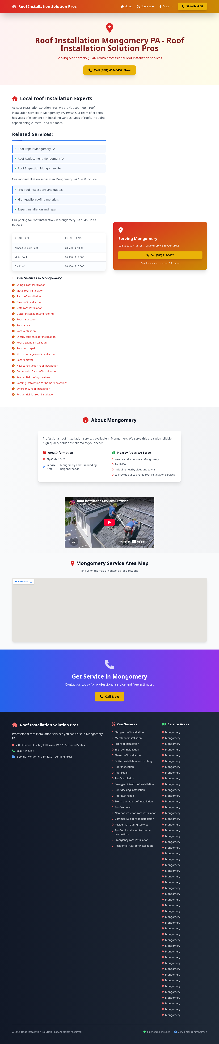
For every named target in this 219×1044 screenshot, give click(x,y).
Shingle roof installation (31, 285)
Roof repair (23, 325)
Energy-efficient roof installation (36, 337)
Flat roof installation (29, 296)
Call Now (112, 696)
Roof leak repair (26, 348)
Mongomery (172, 732)
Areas (166, 6)
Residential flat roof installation (36, 394)
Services (146, 6)
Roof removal (25, 360)
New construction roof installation (37, 365)
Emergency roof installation (33, 388)
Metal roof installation (30, 290)
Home (128, 6)
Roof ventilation (26, 331)
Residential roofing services (33, 377)
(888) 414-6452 (194, 6)
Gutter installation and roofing (35, 313)
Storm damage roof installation (36, 354)
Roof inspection (26, 319)
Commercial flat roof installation (36, 371)
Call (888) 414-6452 (162, 255)
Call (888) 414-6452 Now (112, 70)
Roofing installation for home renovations (42, 383)
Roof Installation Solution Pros (47, 6)
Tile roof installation (29, 302)
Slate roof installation (29, 308)
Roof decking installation (32, 342)
